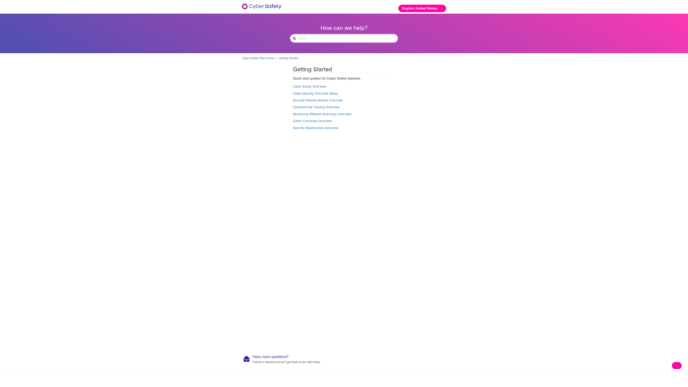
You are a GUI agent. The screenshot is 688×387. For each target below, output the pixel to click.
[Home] (261, 6)
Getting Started (288, 58)
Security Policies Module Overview (318, 100)
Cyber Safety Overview (309, 86)
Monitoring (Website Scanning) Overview (322, 114)
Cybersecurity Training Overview (316, 107)
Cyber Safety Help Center (258, 58)
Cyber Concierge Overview (312, 120)
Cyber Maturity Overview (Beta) (315, 93)
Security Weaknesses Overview (315, 127)
